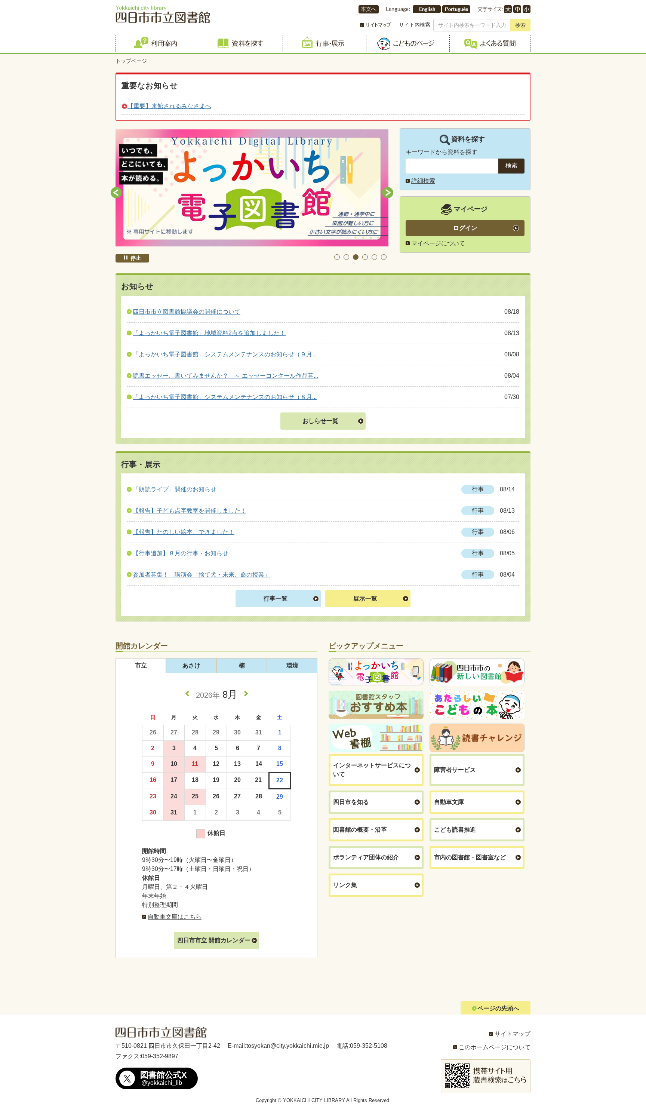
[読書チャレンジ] (477, 738)
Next (387, 192)
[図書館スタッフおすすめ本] (376, 705)
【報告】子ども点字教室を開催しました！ (189, 510)
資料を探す (239, 43)
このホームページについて (494, 1047)
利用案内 (156, 43)
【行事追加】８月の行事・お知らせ (180, 553)
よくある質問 (490, 43)
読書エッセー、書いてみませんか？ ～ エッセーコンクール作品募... (225, 375)
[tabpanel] (252, 188)
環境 (292, 665)
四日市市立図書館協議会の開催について (186, 312)
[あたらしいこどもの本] (477, 705)
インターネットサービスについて (372, 769)
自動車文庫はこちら (175, 917)
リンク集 (345, 885)
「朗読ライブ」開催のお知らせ (174, 489)
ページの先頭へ (498, 1008)
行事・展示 (323, 43)
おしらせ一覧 (320, 421)
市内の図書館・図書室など (470, 857)
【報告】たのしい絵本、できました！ (183, 532)
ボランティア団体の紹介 (366, 857)
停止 (135, 258)
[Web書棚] (376, 738)
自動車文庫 (449, 802)
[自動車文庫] (252, 188)
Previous (116, 192)
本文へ (368, 9)
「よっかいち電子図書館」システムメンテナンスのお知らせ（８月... (225, 397)
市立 (141, 665)
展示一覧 (365, 598)
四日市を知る (351, 802)
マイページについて (438, 243)
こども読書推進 (455, 829)
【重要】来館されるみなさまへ (169, 106)
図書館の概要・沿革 (360, 829)
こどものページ (406, 43)
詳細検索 (423, 181)
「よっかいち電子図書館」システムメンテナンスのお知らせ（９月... (225, 354)
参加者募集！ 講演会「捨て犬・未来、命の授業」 (201, 574)
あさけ (191, 665)
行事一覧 (275, 598)
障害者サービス (455, 770)
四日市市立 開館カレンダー (213, 940)
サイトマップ (512, 1034)
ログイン (465, 228)
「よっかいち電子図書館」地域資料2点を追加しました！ (209, 333)
